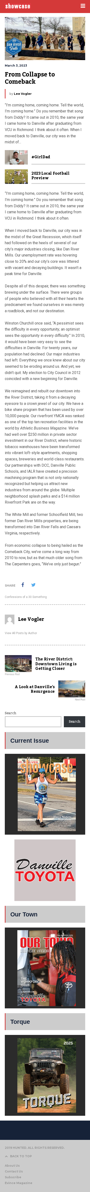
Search (10, 713)
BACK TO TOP (21, 1156)
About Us (12, 1165)
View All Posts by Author (21, 633)
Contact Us (14, 1171)
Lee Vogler (23, 94)
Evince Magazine (18, 1183)
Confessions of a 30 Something (26, 597)
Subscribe (13, 1177)
